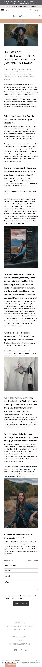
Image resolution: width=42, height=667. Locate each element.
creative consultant (27, 72)
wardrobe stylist (28, 77)
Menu (7, 10)
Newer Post (32, 560)
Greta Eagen (28, 74)
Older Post (9, 560)
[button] (21, 21)
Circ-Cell (21, 69)
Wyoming (7, 79)
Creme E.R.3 (8, 74)
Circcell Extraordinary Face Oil (17, 343)
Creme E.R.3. (8, 351)
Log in (35, 11)
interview (7, 77)
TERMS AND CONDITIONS (10, 663)
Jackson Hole (16, 77)
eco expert (18, 74)
